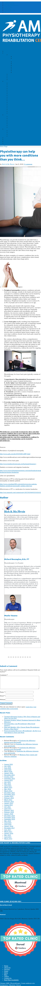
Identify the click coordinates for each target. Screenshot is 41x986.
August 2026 (8, 764)
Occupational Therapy (23, 62)
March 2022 (8, 800)
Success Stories (15, 76)
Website (2, 699)
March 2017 (8, 831)
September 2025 (9, 778)
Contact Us (9, 141)
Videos (7, 139)
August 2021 (8, 805)
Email (2, 696)
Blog (6, 138)
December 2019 (9, 815)
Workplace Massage (17, 93)
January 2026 (8, 773)
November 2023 (9, 794)
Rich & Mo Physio (8, 164)
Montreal (13, 122)
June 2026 (7, 768)
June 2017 (7, 830)
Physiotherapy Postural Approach (24, 90)
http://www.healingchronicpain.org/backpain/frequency (18, 464)
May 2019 (7, 821)
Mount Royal (14, 123)
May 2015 (7, 835)
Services (8, 81)
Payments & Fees (15, 134)
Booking (7, 9)
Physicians (17, 72)
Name (2, 692)
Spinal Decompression (18, 109)
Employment (9, 4)
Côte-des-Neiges (15, 116)
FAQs (6, 129)
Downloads (9, 2)
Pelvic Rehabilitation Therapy (22, 99)
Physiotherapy (19, 56)
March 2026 (8, 771)
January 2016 (8, 833)
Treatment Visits (16, 136)
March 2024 (8, 791)
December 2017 (9, 828)
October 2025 (8, 777)
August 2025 (8, 780)
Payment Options (16, 79)
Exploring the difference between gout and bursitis (19, 741)
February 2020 (9, 812)
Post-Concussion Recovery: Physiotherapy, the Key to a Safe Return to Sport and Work (22, 731)
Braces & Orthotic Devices (20, 97)
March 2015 (8, 838)
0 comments (28, 164)
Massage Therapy (21, 65)
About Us (8, 53)
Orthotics (17, 69)
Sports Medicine (15, 101)
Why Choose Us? (15, 74)
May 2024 (7, 789)
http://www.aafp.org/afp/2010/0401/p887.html (15, 454)
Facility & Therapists (18, 132)
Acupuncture (19, 63)
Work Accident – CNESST (19, 104)
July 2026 (7, 766)
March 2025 (8, 787)
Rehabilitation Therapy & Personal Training (25, 59)
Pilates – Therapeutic (18, 85)
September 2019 (9, 819)
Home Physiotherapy (18, 86)
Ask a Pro (8, 7)
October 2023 (8, 796)
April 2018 (7, 824)
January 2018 (8, 826)
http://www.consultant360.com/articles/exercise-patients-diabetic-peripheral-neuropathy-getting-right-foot (18, 485)
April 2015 (7, 837)
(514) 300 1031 (10, 10)
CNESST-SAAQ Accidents (18, 131)
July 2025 (7, 782)
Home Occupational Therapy (21, 88)
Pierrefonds (14, 127)
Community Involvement (19, 78)
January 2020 (8, 814)
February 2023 (9, 798)
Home (6, 51)
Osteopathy (18, 67)
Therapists (13, 55)
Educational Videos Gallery (21, 113)
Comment (4, 675)
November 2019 (9, 817)
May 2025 (7, 784)
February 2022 (9, 801)
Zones (7, 115)
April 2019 (7, 823)
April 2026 (7, 769)
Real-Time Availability (14, 143)
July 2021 (7, 807)
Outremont (13, 125)
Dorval (11, 118)
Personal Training (17, 95)
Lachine (12, 120)
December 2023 (9, 792)
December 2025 (9, 775)
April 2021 (7, 808)
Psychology (18, 70)
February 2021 (9, 810)
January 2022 (8, 803)
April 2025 (7, 785)
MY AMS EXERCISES (11, 5)
